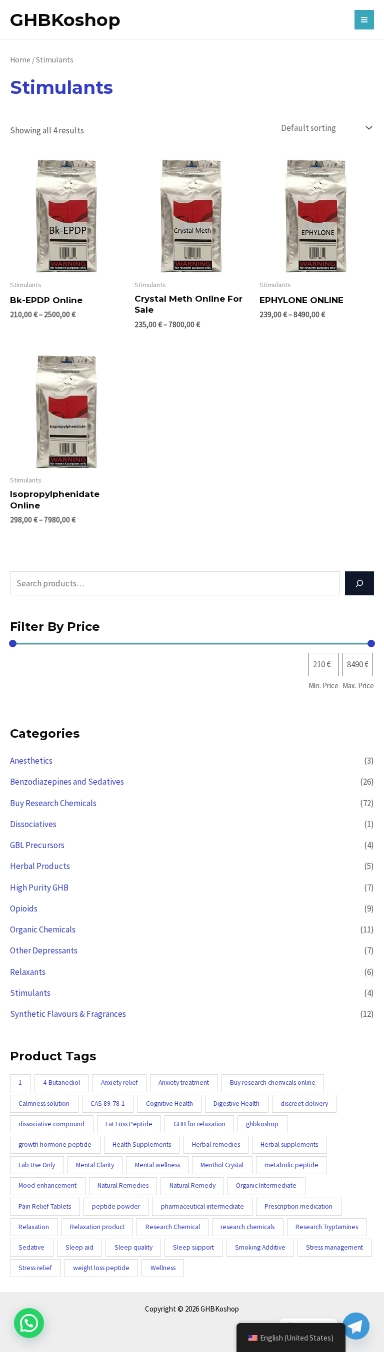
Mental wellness (157, 1165)
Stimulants (30, 992)
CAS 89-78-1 (107, 1103)
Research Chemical (173, 1227)
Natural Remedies (123, 1185)
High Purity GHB (39, 887)
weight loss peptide (101, 1268)
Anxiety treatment (183, 1082)
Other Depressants (44, 950)
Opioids (24, 908)
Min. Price (323, 685)
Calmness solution (44, 1103)
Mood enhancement (47, 1185)
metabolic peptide (291, 1165)
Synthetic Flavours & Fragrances (68, 1013)
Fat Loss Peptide (129, 1124)
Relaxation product (97, 1227)
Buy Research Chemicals (53, 803)
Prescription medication (298, 1206)
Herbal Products (40, 866)
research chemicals (247, 1227)
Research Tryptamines (327, 1227)
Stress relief (35, 1268)
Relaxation (33, 1227)
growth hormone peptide (55, 1144)
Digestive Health (237, 1103)
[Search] (359, 583)
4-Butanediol (61, 1082)
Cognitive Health (169, 1103)
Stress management (334, 1247)
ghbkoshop (262, 1124)
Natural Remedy (193, 1185)
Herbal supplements (289, 1144)
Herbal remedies (216, 1144)
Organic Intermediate (266, 1185)
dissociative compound (51, 1124)
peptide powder (116, 1206)
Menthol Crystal (222, 1165)
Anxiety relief (119, 1082)
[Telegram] (356, 1326)
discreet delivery (304, 1103)
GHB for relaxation (200, 1124)
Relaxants (28, 971)
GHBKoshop (65, 19)
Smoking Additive (260, 1247)
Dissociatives (33, 824)
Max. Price (358, 685)
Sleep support (193, 1247)
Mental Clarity (95, 1165)
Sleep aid (80, 1247)
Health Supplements (141, 1144)
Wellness (163, 1268)
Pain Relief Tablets (44, 1206)
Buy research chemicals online (273, 1082)
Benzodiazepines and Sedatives (67, 781)
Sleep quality (133, 1247)
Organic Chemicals (43, 929)
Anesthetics (31, 760)
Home (20, 59)
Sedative (31, 1247)
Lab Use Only (36, 1165)
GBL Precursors (37, 845)
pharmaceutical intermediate (202, 1206)
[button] (29, 1323)
